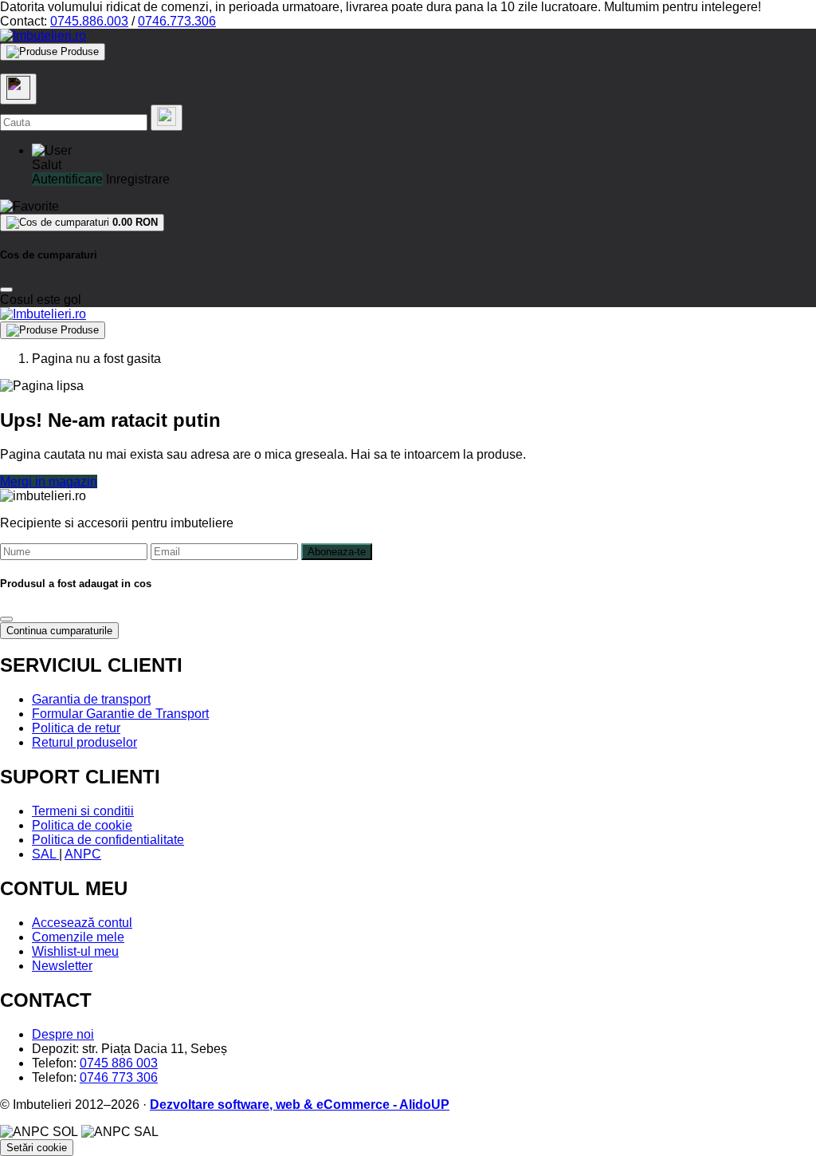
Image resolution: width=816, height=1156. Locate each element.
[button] (52, 150)
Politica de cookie (82, 825)
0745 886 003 (119, 1063)
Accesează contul (82, 922)
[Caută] (166, 118)
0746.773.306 (177, 21)
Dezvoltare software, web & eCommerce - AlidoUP (299, 1104)
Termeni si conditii (83, 811)
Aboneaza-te (337, 552)
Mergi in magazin (48, 481)
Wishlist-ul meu (75, 951)
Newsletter (62, 966)
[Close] (6, 289)
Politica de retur (76, 728)
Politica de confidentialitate (108, 839)
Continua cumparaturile (59, 631)
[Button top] (38, 569)
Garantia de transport (91, 699)
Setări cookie (36, 1148)
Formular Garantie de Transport (120, 713)
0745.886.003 (89, 21)
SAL (45, 854)
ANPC (83, 854)
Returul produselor (84, 742)
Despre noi (63, 1034)
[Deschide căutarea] (18, 89)
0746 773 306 (119, 1077)
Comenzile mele (78, 937)
